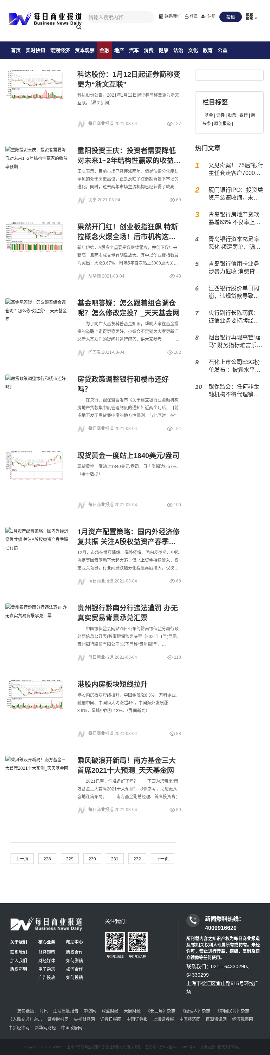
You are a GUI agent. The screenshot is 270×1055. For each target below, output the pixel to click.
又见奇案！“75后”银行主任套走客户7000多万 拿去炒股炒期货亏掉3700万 (235, 169)
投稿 (230, 17)
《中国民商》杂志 (232, 1011)
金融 (104, 50)
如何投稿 (74, 977)
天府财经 (132, 1011)
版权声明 (18, 969)
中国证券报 (137, 1019)
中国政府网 (71, 1027)
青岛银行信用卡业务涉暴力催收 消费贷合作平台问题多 (234, 268)
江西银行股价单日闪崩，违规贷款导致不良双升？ (233, 292)
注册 (211, 16)
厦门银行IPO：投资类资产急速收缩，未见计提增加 (235, 194)
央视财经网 (84, 1019)
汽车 (134, 50)
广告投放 (46, 977)
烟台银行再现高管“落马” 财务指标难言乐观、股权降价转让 (234, 341)
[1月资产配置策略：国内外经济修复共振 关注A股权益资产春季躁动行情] (37, 548)
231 (114, 859)
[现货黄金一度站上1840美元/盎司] (37, 472)
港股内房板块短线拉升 (112, 684)
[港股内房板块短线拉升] (37, 700)
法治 (178, 50)
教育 (208, 50)
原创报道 (222, 123)
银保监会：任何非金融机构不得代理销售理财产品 (233, 391)
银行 (243, 115)
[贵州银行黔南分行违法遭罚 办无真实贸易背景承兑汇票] (37, 624)
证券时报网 (58, 1019)
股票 (232, 115)
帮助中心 (74, 942)
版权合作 (74, 952)
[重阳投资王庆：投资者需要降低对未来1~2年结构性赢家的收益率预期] (37, 167)
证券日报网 (110, 1019)
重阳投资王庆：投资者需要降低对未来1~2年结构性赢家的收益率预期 (129, 160)
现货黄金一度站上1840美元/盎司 (128, 456)
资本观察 (85, 50)
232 (137, 859)
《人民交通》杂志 (25, 1019)
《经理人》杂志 (195, 1011)
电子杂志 (46, 969)
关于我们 (18, 942)
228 (47, 859)
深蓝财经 (110, 1011)
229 (69, 859)
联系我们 (172, 16)
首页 (16, 50)
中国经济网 (189, 1019)
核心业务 (46, 942)
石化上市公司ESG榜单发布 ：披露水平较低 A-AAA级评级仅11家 (234, 366)
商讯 (43, 1011)
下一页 (162, 859)
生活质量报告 (65, 1011)
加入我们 (18, 960)
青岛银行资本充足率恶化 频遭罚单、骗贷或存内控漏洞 (234, 243)
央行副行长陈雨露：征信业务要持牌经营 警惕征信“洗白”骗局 (233, 317)
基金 (209, 115)
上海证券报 (163, 1019)
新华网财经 (45, 1027)
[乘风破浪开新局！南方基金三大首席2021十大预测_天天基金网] (37, 777)
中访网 (90, 1011)
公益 (222, 50)
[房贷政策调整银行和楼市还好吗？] (37, 396)
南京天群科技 (228, 1047)
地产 (119, 50)
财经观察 (46, 952)
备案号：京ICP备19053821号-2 (170, 1047)
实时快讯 (35, 50)
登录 (193, 16)
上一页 (22, 859)
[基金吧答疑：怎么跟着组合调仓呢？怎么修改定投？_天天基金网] (37, 319)
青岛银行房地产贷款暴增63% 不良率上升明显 (234, 218)
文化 (193, 50)
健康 (163, 50)
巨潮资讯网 (216, 1019)
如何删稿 (74, 960)
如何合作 (74, 969)
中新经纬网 (19, 1027)
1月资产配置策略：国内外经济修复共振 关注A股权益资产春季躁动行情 (128, 541)
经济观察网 (242, 1019)
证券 (220, 115)
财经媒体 (46, 960)
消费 (149, 50)
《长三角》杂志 (160, 1011)
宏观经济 (60, 50)
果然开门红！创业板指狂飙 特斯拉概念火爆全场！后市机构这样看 (127, 236)
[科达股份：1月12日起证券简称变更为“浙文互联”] (37, 91)
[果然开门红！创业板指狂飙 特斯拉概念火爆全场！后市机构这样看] (37, 243)
